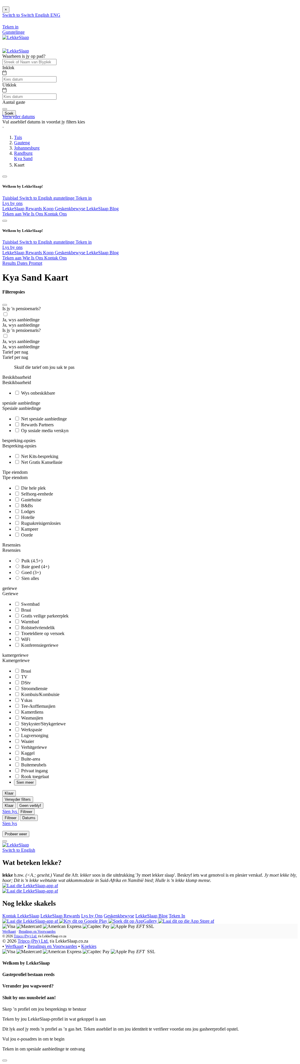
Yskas (26, 700)
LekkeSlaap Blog (102, 208)
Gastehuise (30, 499)
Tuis (18, 137)
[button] (150, 127)
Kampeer (29, 529)
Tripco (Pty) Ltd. (25, 936)
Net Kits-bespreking (39, 456)
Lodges (27, 511)
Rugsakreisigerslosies (40, 523)
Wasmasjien (31, 717)
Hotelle (27, 517)
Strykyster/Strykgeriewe (43, 723)
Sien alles (29, 578)
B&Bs (26, 505)
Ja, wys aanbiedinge (21, 319)
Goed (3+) (30, 572)
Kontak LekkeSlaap (20, 915)
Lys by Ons (92, 915)
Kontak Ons (55, 213)
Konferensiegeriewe (39, 645)
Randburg (23, 153)
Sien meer (25, 782)
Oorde (26, 534)
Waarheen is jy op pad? (23, 56)
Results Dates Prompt (22, 263)
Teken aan (12, 213)
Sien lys (10, 811)
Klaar (9, 793)
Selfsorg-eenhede (36, 493)
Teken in (84, 198)
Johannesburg (27, 147)
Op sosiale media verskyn (44, 430)
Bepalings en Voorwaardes (37, 931)
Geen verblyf (30, 805)
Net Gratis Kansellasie (41, 462)
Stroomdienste (33, 688)
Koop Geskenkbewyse (64, 208)
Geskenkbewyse (119, 915)
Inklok (8, 67)
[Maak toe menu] (4, 176)
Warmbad (29, 621)
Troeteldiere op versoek (42, 633)
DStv (25, 682)
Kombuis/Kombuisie (39, 694)
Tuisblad (10, 198)
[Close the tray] (4, 1060)
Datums (28, 818)
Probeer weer (16, 834)
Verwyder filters (18, 799)
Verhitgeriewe (33, 747)
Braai (25, 609)
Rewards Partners (37, 424)
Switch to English (36, 198)
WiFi (25, 639)
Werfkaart (9, 931)
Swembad (30, 604)
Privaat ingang (34, 770)
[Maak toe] (4, 305)
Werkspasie (31, 729)
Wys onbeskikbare (37, 393)
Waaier (27, 741)
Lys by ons (12, 203)
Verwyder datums (18, 116)
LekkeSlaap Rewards (22, 208)
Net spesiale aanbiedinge (43, 418)
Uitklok (9, 84)
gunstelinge (64, 198)
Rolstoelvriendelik (37, 627)
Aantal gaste (13, 102)
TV (24, 676)
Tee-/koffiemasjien (37, 706)
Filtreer (26, 812)
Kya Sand (23, 158)
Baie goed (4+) (34, 566)
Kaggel (27, 753)
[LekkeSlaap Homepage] (15, 37)
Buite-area (30, 758)
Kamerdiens (31, 712)
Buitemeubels (33, 764)
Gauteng (22, 142)
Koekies (88, 946)
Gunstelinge (13, 32)
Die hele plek (33, 488)
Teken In (177, 915)
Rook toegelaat (34, 776)
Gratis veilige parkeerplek (44, 615)
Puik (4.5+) (31, 560)
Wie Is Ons (33, 213)
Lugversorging (34, 735)
